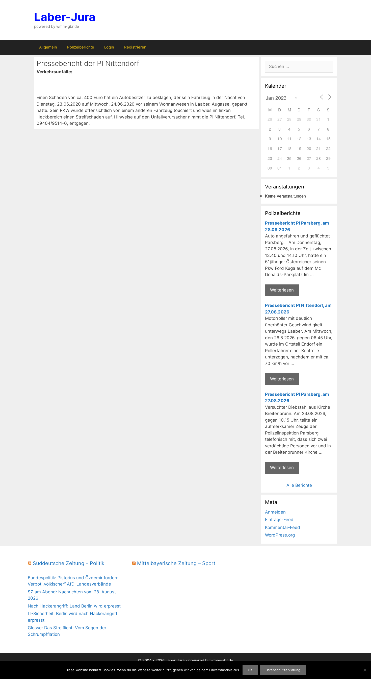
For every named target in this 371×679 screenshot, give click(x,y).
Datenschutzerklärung (283, 670)
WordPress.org (280, 535)
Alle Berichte (299, 485)
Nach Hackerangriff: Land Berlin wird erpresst (74, 606)
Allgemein (48, 47)
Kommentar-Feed (282, 527)
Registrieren (135, 47)
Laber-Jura (64, 17)
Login (109, 47)
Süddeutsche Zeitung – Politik (68, 563)
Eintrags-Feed (279, 519)
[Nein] (364, 669)
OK (250, 670)
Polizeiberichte (80, 47)
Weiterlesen (282, 290)
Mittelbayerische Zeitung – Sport (176, 563)
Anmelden (275, 512)
